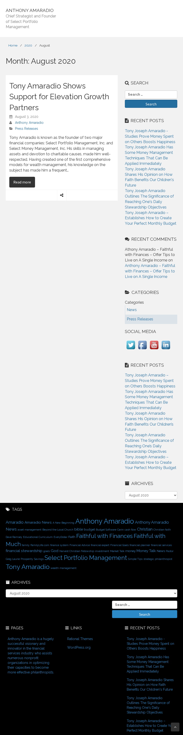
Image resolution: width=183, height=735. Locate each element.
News (161, 551)
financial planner (140, 545)
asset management (29, 529)
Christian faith (162, 529)
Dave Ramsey (14, 537)
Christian (144, 529)
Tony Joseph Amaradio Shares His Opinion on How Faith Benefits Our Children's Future (150, 684)
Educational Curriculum (38, 537)
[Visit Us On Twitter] (131, 349)
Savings (39, 559)
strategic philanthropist (157, 559)
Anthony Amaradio (29, 123)
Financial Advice (80, 545)
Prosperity (27, 559)
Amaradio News (38, 522)
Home (12, 45)
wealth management (63, 568)
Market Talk (117, 551)
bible (78, 529)
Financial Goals (119, 545)
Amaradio (15, 522)
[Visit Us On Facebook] (142, 349)
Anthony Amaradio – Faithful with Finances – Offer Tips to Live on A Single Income (150, 271)
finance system (59, 545)
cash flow (130, 529)
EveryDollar (60, 537)
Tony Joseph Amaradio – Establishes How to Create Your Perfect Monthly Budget (150, 218)
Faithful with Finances (104, 536)
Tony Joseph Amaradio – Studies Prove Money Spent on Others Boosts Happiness (150, 380)
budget (89, 529)
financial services (161, 545)
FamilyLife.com (39, 545)
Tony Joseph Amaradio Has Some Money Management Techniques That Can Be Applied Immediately (148, 664)
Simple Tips (135, 559)
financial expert (100, 545)
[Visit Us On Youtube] (154, 349)
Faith (71, 537)
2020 (28, 45)
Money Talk (146, 550)
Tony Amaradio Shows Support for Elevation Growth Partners (59, 96)
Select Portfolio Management (86, 557)
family (26, 545)
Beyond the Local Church (57, 529)
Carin (120, 529)
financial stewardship (24, 550)
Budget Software (106, 529)
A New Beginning (63, 522)
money (130, 551)
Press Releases (26, 128)
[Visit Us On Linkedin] (166, 349)
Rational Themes (80, 639)
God (54, 550)
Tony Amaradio (28, 566)
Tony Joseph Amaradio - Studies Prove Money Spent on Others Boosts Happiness (150, 136)
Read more (24, 181)
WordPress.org (79, 647)
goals (46, 551)
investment (102, 551)
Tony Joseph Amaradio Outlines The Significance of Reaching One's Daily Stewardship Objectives (148, 705)
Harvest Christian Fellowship (76, 551)
